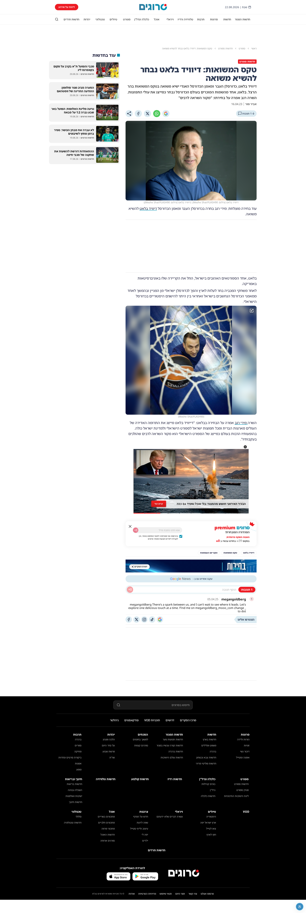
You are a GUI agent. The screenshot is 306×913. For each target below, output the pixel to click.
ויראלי (170, 19)
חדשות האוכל (107, 834)
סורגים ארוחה (107, 840)
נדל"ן (212, 790)
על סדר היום (108, 745)
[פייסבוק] (129, 619)
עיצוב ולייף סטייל (139, 828)
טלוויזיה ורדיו (185, 19)
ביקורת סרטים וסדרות (69, 757)
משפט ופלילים (208, 745)
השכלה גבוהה (75, 790)
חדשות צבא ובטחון (206, 757)
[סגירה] (130, 526)
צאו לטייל (211, 828)
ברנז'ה (213, 751)
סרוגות (214, 19)
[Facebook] (138, 113)
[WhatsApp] (156, 113)
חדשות (227, 19)
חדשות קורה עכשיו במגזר (170, 745)
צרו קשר (192, 893)
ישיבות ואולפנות (74, 796)
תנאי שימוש (166, 893)
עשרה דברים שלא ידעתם (170, 816)
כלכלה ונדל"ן (141, 19)
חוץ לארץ (211, 834)
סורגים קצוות (141, 745)
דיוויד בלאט (148, 208)
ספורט (127, 19)
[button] (245, 446)
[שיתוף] (129, 113)
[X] (147, 113)
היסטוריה (211, 816)
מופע (78, 769)
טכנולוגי (100, 19)
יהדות (87, 19)
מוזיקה (77, 751)
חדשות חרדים (71, 19)
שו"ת (112, 757)
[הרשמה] (135, 530)
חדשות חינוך (75, 802)
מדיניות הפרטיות (147, 893)
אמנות (78, 763)
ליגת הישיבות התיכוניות (236, 796)
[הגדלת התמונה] (251, 310)
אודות (132, 893)
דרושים (170, 720)
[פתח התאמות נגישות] (299, 906)
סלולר (78, 816)
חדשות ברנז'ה (175, 751)
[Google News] (160, 619)
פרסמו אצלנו (207, 893)
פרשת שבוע (109, 751)
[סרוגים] (183, 873)
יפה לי (145, 834)
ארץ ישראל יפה (208, 822)
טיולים (113, 19)
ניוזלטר (114, 720)
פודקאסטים (131, 720)
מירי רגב (241, 422)
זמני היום (180, 893)
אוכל (156, 19)
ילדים (145, 840)
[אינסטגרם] (144, 619)
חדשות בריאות (74, 784)
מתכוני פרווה (108, 828)
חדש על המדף (140, 816)
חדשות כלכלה (208, 796)
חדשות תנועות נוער (173, 739)
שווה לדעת (142, 822)
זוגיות (247, 745)
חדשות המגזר (242, 19)
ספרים (78, 745)
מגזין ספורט (242, 790)
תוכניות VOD (152, 720)
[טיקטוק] (152, 619)
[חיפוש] (56, 19)
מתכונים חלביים (106, 822)
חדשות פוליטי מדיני (206, 763)
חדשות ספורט (241, 784)
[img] (191, 360)
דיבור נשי (245, 751)
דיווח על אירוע (66, 7)
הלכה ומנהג (109, 739)
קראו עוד (158, 503)
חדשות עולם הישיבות (172, 757)
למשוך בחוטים (140, 739)
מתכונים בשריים (106, 816)
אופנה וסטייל (243, 757)
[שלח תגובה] (130, 589)
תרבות (200, 19)
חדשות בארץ (209, 739)
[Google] (165, 113)
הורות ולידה (243, 739)
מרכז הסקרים (188, 720)
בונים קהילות (208, 784)
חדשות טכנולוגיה (72, 822)
